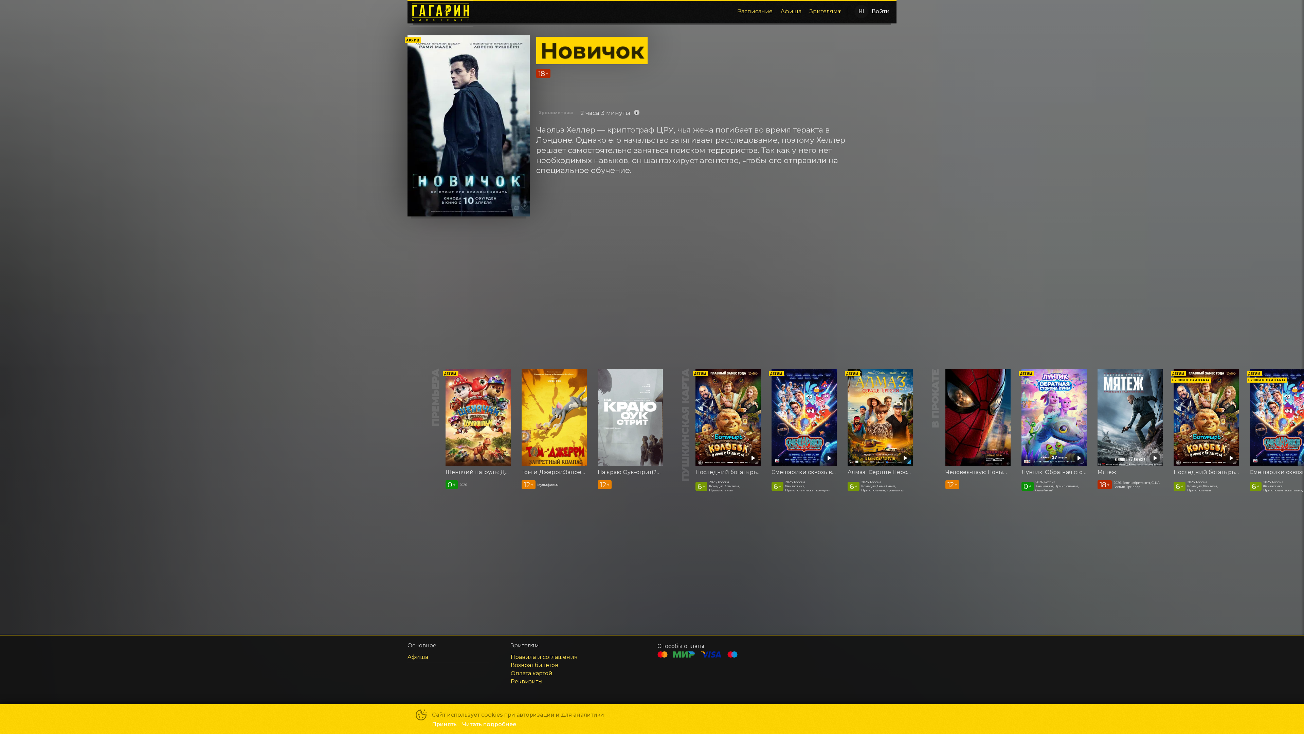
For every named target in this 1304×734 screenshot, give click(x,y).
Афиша (791, 11)
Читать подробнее (489, 724)
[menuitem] (755, 11)
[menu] (661, 11)
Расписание (755, 11)
